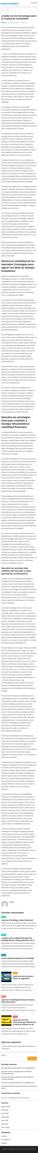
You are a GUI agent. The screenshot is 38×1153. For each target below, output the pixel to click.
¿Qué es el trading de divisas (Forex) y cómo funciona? (18, 1000)
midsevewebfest (9, 3)
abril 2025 (4, 1120)
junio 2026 (4, 1113)
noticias (4, 1136)
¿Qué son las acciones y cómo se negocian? (23, 977)
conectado (20, 1046)
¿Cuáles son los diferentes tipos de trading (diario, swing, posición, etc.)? (17, 939)
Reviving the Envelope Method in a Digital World (18, 1068)
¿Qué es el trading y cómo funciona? (17, 920)
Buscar (3, 1055)
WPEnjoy (33, 1149)
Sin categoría (5, 1140)
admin (11, 902)
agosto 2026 (5, 1106)
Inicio (2, 10)
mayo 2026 (5, 1117)
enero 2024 (5, 1127)
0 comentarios (24, 22)
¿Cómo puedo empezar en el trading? (17, 958)
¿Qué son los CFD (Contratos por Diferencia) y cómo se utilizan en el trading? (24, 1023)
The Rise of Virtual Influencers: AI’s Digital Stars (17, 1083)
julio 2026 (4, 1110)
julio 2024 (4, 1124)
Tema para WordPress (22, 1149)
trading (8, 10)
